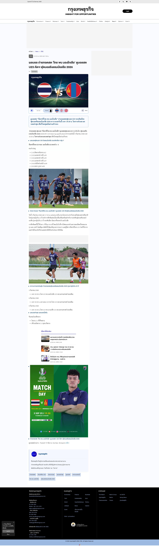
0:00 (37, 110)
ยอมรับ (8, 531)
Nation (111, 497)
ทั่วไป (42, 51)
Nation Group (113, 495)
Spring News (123, 497)
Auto (78, 21)
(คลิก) (67, 443)
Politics (101, 21)
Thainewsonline (103, 500)
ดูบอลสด (68, 475)
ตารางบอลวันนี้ (76, 475)
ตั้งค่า (8, 534)
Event (127, 21)
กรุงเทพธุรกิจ (102, 497)
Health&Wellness (91, 21)
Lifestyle (107, 21)
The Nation (102, 495)
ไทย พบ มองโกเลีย (34, 479)
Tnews (111, 500)
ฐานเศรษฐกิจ (123, 500)
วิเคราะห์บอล (51, 475)
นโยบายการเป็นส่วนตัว (78, 510)
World (82, 21)
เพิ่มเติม (4, 528)
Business (55, 21)
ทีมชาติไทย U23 (42, 475)
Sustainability (69, 21)
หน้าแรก (31, 51)
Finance (47, 21)
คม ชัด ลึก (122, 495)
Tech (62, 21)
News (113, 21)
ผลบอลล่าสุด (60, 475)
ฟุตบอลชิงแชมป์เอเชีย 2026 (48, 479)
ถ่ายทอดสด (32, 475)
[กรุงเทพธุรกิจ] (31, 21)
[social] (120, 1)
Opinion (120, 21)
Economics (39, 21)
